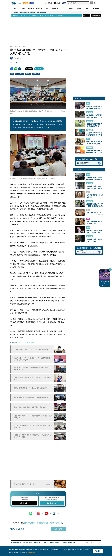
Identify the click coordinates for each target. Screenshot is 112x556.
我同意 (98, 551)
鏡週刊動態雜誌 (42, 523)
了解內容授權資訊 (56, 523)
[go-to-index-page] (16, 3)
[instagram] (95, 542)
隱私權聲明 (31, 552)
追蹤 (42, 513)
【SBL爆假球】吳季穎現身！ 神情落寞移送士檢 (31, 349)
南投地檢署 (36, 74)
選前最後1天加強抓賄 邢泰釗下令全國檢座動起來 (31, 398)
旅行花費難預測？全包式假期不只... (94, 196)
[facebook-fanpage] (91, 542)
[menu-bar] (98, 3)
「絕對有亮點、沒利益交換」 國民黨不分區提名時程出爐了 (33, 378)
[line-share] (15, 68)
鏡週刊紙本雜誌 (29, 523)
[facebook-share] (11, 68)
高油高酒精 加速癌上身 (93, 213)
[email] (99, 542)
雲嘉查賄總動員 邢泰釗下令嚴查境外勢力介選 (30, 407)
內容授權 (37, 543)
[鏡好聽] (48, 3)
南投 (16, 74)
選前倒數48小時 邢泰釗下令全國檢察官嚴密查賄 (30, 388)
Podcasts (86, 15)
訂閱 (49, 513)
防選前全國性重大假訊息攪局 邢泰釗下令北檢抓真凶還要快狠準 (33, 426)
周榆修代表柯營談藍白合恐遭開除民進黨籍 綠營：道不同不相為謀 (33, 369)
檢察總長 (28, 74)
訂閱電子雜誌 (27, 543)
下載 (57, 513)
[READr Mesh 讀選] (64, 3)
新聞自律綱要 (54, 543)
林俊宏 (17, 63)
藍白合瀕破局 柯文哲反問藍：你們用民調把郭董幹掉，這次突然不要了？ (32, 359)
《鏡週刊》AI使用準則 (68, 543)
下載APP (45, 543)
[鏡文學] (57, 3)
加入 (34, 513)
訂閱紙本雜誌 (96, 15)
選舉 (12, 74)
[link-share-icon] (19, 68)
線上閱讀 (58, 529)
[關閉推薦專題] (110, 269)
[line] (86, 542)
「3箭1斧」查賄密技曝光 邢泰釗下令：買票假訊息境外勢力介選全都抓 (33, 436)
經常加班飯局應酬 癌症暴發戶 (24, 484)
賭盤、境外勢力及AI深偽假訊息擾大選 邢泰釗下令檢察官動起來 (33, 417)
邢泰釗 (22, 74)
